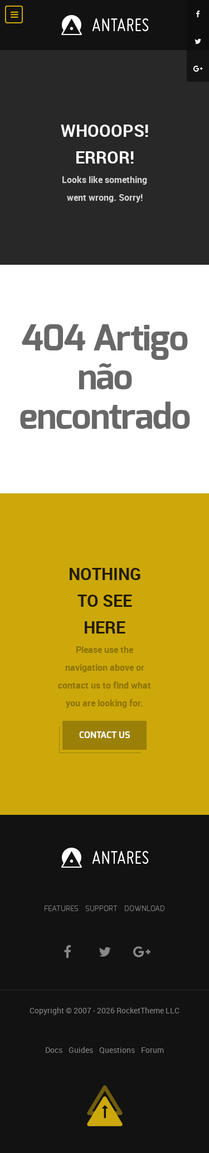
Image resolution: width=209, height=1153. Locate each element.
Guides (81, 1050)
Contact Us (104, 735)
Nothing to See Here (105, 600)
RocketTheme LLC (147, 1010)
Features (61, 909)
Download (144, 909)
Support (101, 909)
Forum (152, 1050)
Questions (117, 1050)
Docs (53, 1050)
